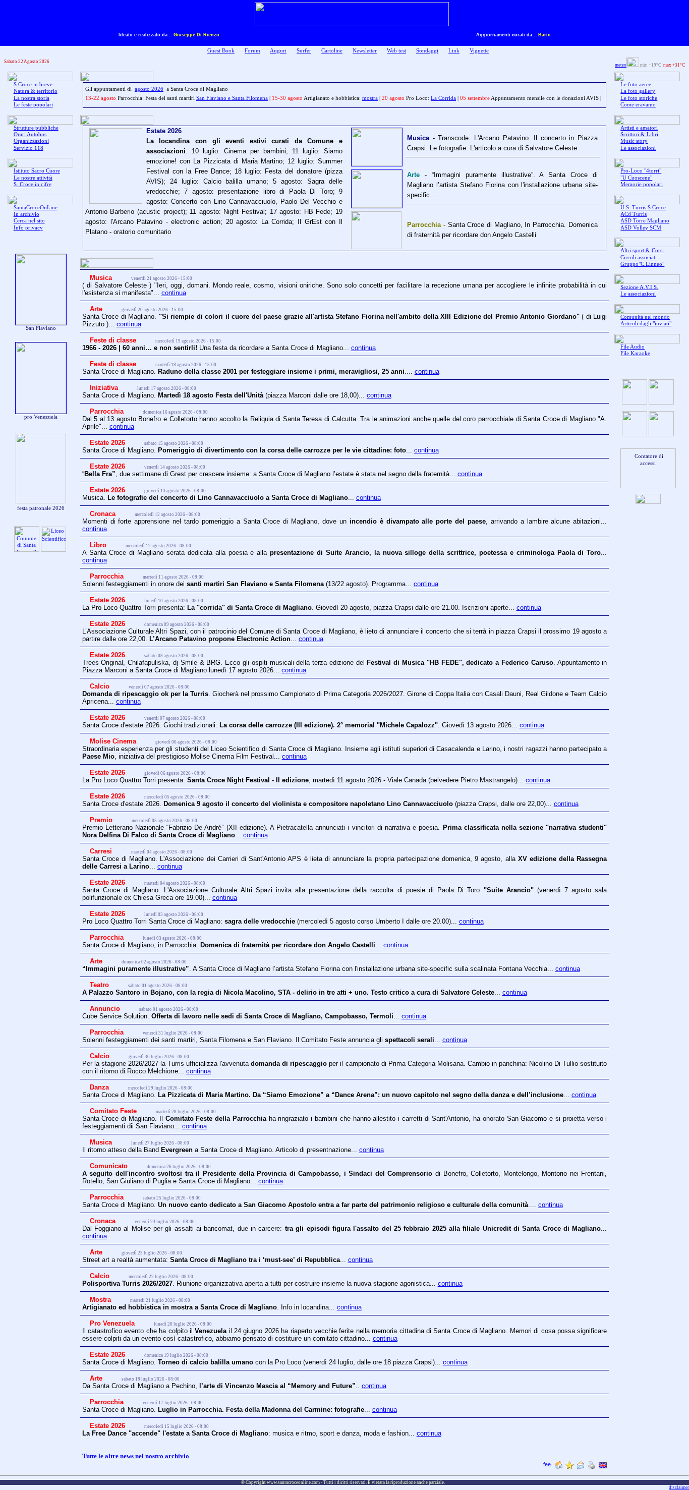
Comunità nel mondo (645, 317)
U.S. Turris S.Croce (643, 207)
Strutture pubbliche (36, 128)
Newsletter (365, 50)
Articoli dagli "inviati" (645, 323)
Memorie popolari (641, 184)
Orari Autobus (30, 134)
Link (454, 50)
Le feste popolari (33, 104)
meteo (620, 65)
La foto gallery (637, 91)
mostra (370, 98)
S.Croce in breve (33, 84)
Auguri (278, 50)
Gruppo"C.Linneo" (642, 264)
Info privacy (28, 228)
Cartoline (331, 50)
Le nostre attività (33, 178)
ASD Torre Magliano (644, 220)
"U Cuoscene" (636, 178)
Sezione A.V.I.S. (639, 287)
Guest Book (221, 50)
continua (173, 293)
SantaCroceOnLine (36, 207)
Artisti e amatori (639, 128)
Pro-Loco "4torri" (640, 171)
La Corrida (443, 98)
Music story (634, 141)
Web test (396, 50)
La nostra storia (31, 98)
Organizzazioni (31, 141)
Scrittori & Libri (639, 134)
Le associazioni (638, 148)
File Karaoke (635, 353)
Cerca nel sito (29, 220)
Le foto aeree (635, 84)
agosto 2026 (149, 89)
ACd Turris (633, 214)
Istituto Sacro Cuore (37, 171)
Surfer (304, 50)
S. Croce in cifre (32, 184)
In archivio (26, 214)
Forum (252, 50)
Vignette (479, 50)
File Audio (632, 347)
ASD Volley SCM (640, 228)
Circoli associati (638, 257)
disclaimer (679, 1487)
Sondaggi (427, 50)
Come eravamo (638, 104)
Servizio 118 (28, 148)
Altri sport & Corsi (642, 250)
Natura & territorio (36, 91)
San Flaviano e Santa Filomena (232, 98)
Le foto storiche (638, 98)
